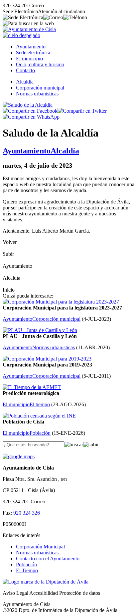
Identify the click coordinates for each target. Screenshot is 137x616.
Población (26, 564)
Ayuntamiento (31, 46)
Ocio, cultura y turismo (40, 64)
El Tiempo (27, 570)
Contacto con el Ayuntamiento (47, 558)
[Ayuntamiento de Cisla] (29, 29)
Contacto (25, 70)
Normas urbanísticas (37, 552)
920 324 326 (26, 513)
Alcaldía (25, 81)
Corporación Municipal (40, 546)
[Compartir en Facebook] (30, 111)
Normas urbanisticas (37, 93)
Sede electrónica (33, 52)
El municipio (29, 58)
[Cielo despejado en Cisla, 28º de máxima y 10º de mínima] (21, 35)
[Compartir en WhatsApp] (31, 117)
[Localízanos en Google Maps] (19, 456)
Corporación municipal (40, 87)
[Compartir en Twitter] (82, 111)
